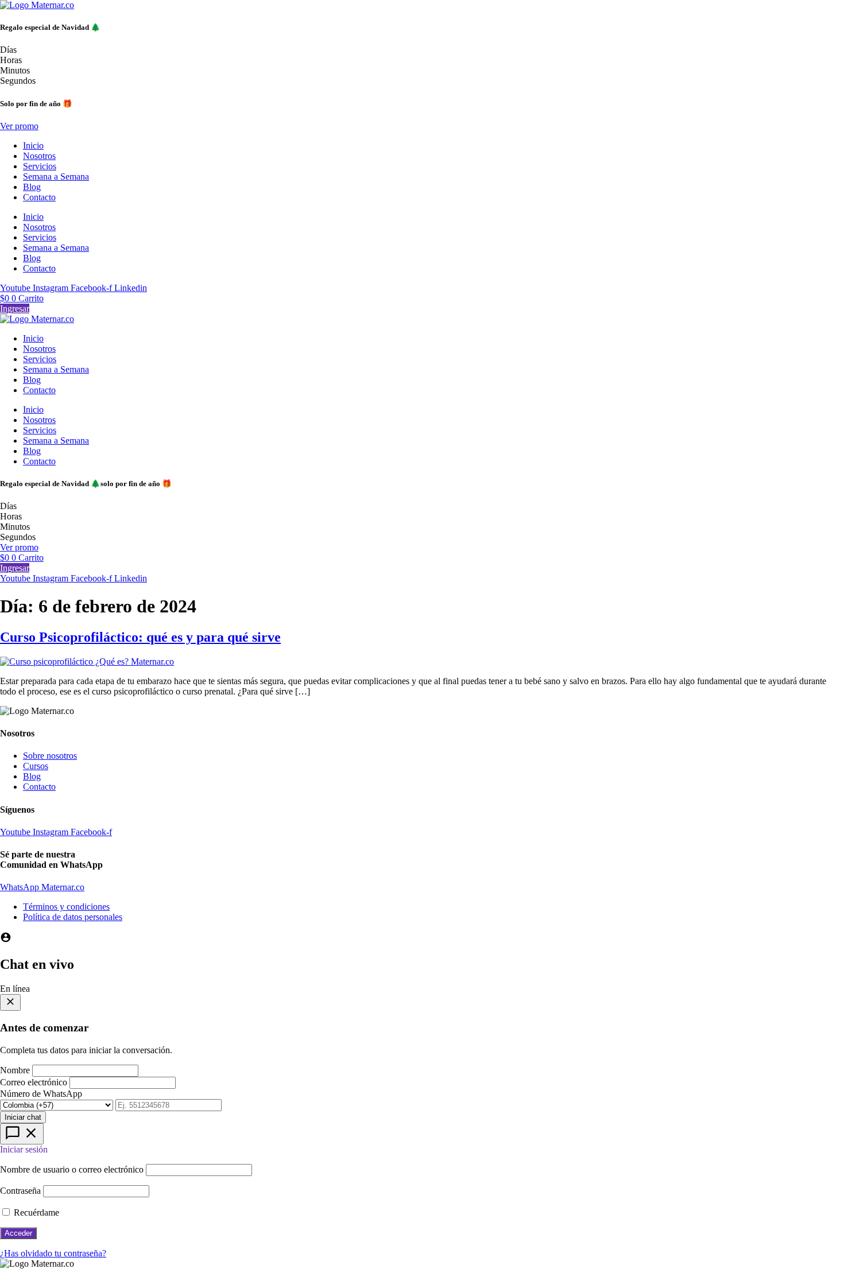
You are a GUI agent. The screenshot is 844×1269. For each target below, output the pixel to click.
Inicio (33, 145)
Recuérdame (35, 1212)
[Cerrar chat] (10, 1002)
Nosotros (39, 156)
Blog (32, 187)
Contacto (39, 197)
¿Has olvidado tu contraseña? (53, 1253)
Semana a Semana (56, 176)
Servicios (39, 166)
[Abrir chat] (22, 1133)
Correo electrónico (33, 1082)
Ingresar (14, 308)
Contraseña (20, 1191)
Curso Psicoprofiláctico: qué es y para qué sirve (140, 637)
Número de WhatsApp (41, 1094)
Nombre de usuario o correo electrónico (72, 1169)
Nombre (15, 1070)
